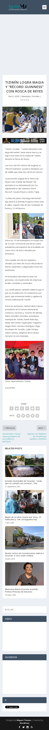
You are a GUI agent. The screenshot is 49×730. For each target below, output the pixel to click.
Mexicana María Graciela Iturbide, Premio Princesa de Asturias (21, 590)
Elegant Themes (24, 720)
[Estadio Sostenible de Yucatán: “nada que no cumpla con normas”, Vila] (24, 465)
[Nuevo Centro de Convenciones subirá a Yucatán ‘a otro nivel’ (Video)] (24, 538)
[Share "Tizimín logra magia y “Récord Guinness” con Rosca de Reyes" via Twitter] (16, 408)
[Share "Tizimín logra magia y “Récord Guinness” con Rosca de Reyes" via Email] (32, 408)
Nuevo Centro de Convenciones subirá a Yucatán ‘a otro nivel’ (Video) (24, 554)
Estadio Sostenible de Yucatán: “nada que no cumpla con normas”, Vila (23, 482)
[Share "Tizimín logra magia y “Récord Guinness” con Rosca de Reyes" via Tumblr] (22, 408)
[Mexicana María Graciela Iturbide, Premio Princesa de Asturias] (24, 574)
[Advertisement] (24, 40)
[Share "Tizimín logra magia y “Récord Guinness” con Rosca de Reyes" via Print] (37, 408)
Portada (35, 96)
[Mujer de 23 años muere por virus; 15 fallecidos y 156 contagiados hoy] (24, 501)
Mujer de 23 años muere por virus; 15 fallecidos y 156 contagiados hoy (23, 518)
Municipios (26, 96)
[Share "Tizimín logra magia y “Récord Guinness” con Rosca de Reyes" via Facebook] (11, 408)
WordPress (24, 723)
